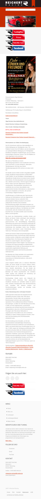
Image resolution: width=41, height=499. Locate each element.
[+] (33, 3)
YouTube (11, 454)
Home (9, 408)
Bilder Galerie (11, 421)
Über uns (10, 411)
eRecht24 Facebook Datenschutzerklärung (17, 347)
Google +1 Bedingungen (25, 349)
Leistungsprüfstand (13, 418)
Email (10, 451)
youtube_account (8, 378)
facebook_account (17, 378)
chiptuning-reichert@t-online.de (14, 473)
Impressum (25, 492)
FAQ (13, 492)
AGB (31, 492)
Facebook (11, 448)
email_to (12, 378)
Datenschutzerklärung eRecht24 (24, 345)
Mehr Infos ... (9, 440)
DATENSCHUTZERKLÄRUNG (15, 495)
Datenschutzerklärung (12, 115)
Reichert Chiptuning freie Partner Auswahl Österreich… (20, 137)
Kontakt (18, 492)
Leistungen (11, 415)
